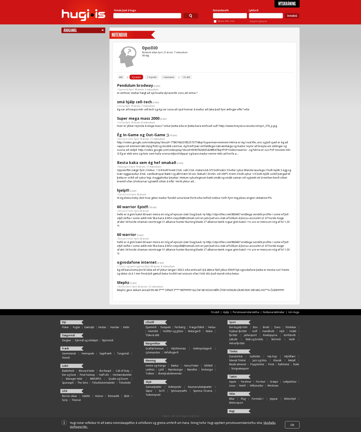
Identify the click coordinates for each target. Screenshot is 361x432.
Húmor (99, 396)
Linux (232, 385)
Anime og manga (156, 365)
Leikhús (150, 369)
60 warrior (126, 234)
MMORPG (95, 378)
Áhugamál (70, 30)
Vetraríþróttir (237, 343)
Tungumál (123, 353)
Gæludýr (89, 327)
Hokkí (293, 331)
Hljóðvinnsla (178, 348)
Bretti (266, 327)
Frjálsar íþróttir (238, 331)
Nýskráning (287, 4)
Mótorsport (236, 402)
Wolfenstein (125, 286)
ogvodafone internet (137, 262)
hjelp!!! (123, 190)
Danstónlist (124, 194)
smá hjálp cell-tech (134, 101)
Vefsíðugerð (171, 352)
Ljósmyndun (153, 352)
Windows (272, 385)
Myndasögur (175, 369)
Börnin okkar (69, 396)
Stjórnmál (107, 340)
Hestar (102, 327)
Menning (151, 360)
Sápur (149, 391)
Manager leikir (74, 378)
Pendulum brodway (135, 85)
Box (255, 327)
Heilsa (121, 105)
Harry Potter (191, 365)
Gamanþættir (153, 387)
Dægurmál (68, 335)
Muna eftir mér (226, 21)
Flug (243, 399)
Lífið (64, 391)
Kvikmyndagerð (202, 348)
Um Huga (293, 312)
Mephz (123, 282)
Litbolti (233, 339)
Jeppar (274, 399)
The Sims (83, 382)
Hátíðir (86, 396)
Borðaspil (105, 371)
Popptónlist (257, 364)
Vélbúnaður (256, 385)
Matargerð (124, 166)
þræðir (136, 77)
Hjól (282, 331)
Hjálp (226, 312)
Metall (291, 360)
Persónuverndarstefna (246, 312)
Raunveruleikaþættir (200, 387)
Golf (254, 331)
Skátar (209, 331)
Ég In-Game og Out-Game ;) (143, 134)
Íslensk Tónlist (237, 360)
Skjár (149, 382)
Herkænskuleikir (122, 375)
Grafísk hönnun (155, 348)
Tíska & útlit (152, 335)
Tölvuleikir (125, 382)
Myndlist (192, 369)
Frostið (215, 312)
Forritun (260, 381)
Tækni (233, 376)
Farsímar (246, 381)
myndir (152, 77)
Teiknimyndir (153, 395)
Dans (277, 327)
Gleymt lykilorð (258, 21)
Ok (292, 425)
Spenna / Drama (202, 391)
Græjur (274, 381)
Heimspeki (87, 353)
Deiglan (66, 340)
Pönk (271, 364)
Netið (242, 385)
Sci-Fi (162, 391)
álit (186, 77)
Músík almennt (237, 364)
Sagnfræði (105, 353)
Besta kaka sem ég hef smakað (146, 162)
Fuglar (76, 327)
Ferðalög (180, 327)
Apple (232, 381)
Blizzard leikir (126, 138)
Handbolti (268, 331)
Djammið (123, 89)
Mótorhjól (290, 399)
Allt (121, 77)
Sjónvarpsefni (179, 391)
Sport (232, 322)
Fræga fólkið (196, 327)
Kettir (126, 327)
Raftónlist (283, 364)
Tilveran (76, 400)
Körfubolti (290, 335)
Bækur (175, 365)
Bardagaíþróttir (238, 327)
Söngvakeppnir (240, 368)
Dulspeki (165, 327)
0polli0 (150, 47)
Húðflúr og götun (173, 331)
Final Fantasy (87, 375)
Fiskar (65, 327)
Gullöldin (255, 356)
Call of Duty (122, 371)
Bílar (232, 399)
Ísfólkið (208, 365)
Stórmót (276, 339)
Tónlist (233, 351)
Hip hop (272, 356)
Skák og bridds (254, 339)
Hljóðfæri (289, 356)
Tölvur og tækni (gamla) (131, 266)
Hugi (232, 411)
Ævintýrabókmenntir (170, 373)
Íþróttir (233, 335)
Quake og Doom (118, 378)
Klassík (277, 360)
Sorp (65, 400)
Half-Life (104, 375)
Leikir (65, 366)
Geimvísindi (69, 353)
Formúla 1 (258, 399)
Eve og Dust (69, 375)
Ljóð (161, 369)
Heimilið (153, 331)
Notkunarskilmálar (274, 312)
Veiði (292, 339)
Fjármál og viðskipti (86, 340)
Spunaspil (68, 382)
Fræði (65, 348)
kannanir (168, 77)
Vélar (232, 393)
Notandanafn (221, 10)
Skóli (126, 396)
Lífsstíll (150, 322)
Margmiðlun (153, 343)
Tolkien (150, 373)
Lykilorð (253, 10)
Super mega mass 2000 (138, 118)
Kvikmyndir (174, 387)
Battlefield (68, 371)
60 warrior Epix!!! (132, 206)
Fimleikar (291, 327)
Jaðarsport (250, 335)
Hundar (114, 327)
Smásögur (207, 369)
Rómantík (113, 396)
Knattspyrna (270, 335)
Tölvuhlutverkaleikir (103, 382)
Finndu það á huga (125, 10)
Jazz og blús (260, 360)
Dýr (64, 322)
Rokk (296, 364)
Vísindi (66, 357)
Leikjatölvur (290, 381)
